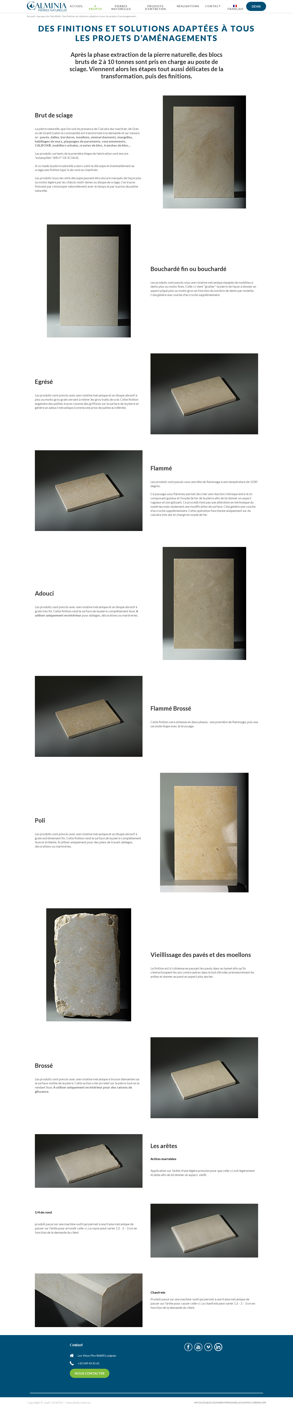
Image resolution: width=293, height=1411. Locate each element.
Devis (256, 6)
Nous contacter (89, 1373)
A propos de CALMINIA (48, 16)
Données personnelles (227, 1402)
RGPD (247, 1402)
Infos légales (202, 1402)
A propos (95, 7)
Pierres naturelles (121, 7)
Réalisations (188, 6)
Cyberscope (258, 1402)
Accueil (76, 6)
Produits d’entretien (155, 7)
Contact (213, 6)
